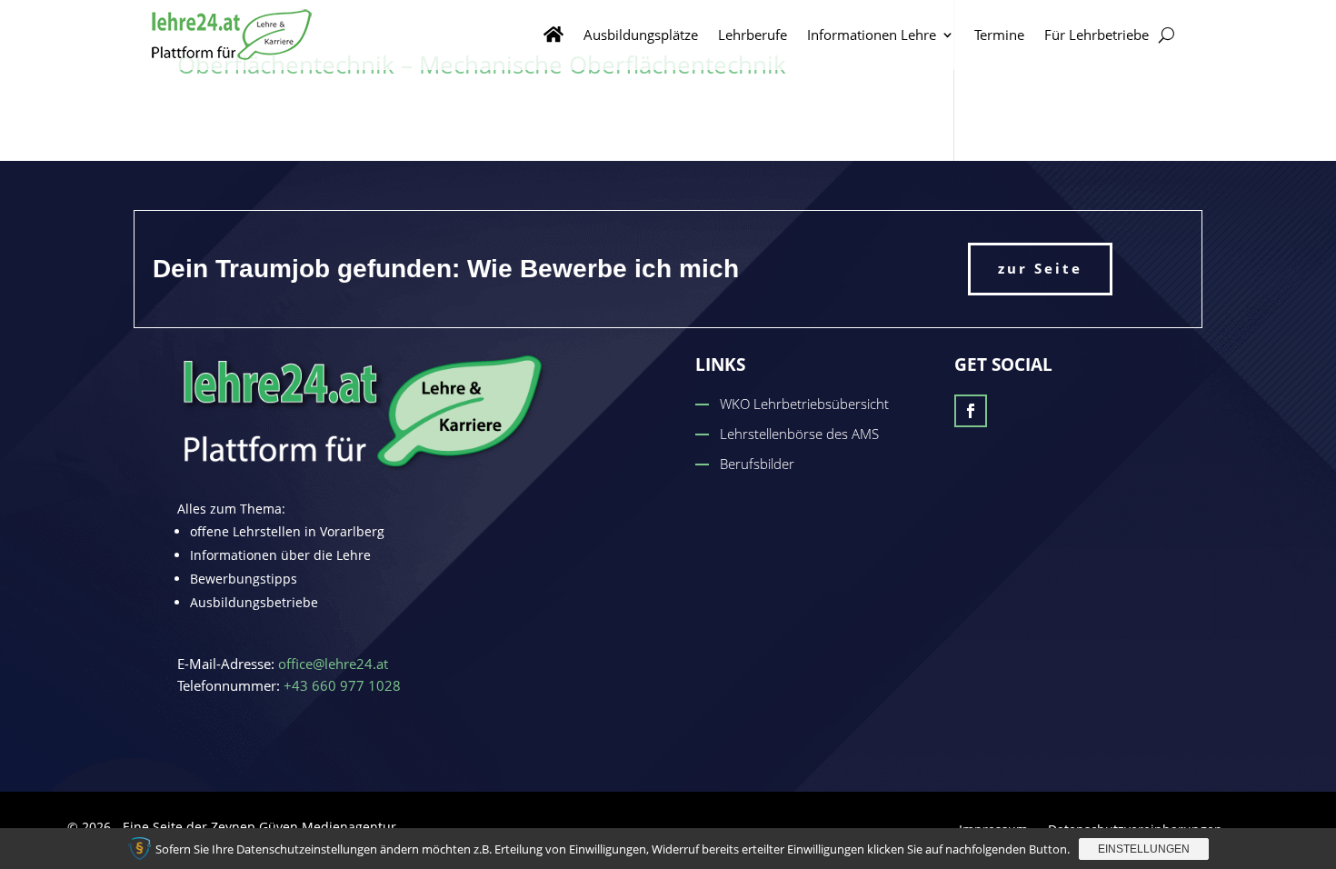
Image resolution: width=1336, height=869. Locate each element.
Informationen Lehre (871, 34)
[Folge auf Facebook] (970, 411)
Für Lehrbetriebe (1096, 34)
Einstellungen (1144, 849)
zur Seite (1040, 268)
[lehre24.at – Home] (553, 35)
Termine (999, 34)
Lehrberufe (752, 34)
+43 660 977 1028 (342, 685)
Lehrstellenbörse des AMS (799, 434)
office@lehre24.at (333, 663)
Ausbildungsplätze (640, 34)
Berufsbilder (757, 463)
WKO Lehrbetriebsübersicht (804, 404)
